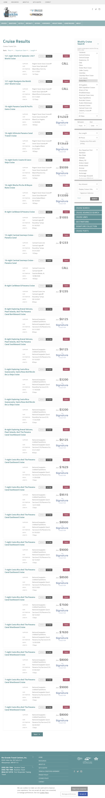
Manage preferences (69, 794)
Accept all (83, 794)
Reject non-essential (79, 789)
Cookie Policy (44, 792)
